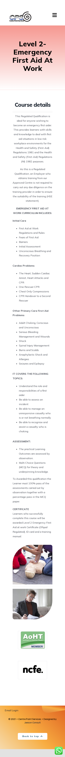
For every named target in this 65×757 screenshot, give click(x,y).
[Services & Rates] (32, 590)
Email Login (11, 710)
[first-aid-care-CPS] (32, 546)
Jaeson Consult (32, 722)
